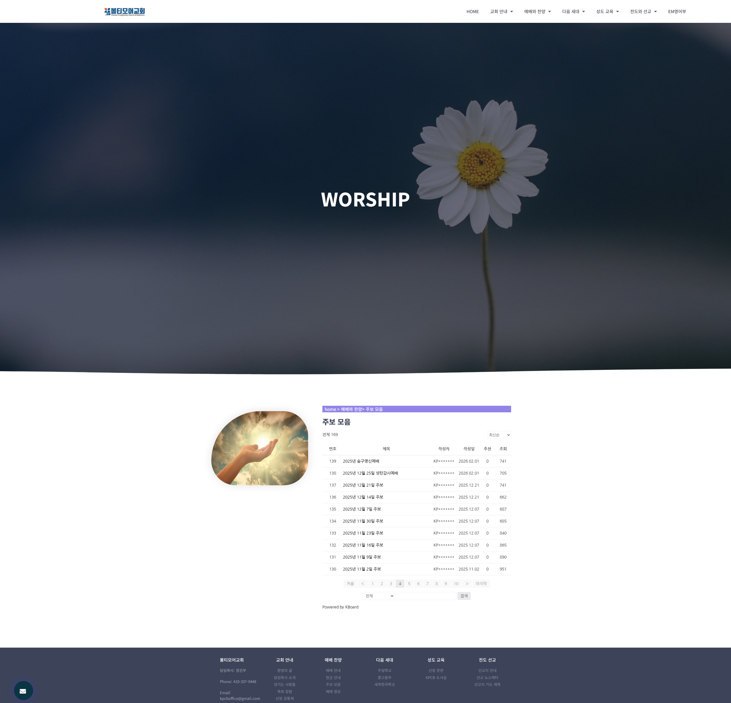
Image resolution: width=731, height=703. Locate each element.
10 (456, 584)
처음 (350, 584)
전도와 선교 (640, 11)
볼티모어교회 (232, 660)
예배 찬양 (333, 660)
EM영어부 (677, 11)
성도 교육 (604, 11)
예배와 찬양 (534, 11)
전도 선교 (487, 660)
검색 (464, 596)
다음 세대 (570, 11)
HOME (473, 11)
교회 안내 (498, 11)
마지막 (481, 584)
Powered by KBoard (340, 607)
